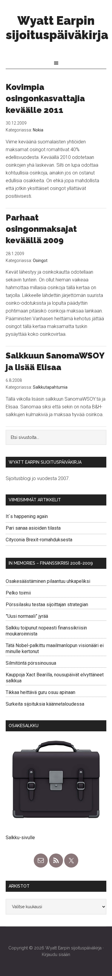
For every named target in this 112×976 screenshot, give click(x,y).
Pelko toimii (18, 593)
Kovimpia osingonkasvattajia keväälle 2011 (45, 98)
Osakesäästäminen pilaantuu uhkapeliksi (48, 581)
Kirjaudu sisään (56, 954)
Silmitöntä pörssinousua (31, 663)
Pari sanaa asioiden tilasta (33, 528)
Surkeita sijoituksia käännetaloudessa (45, 704)
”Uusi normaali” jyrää (27, 616)
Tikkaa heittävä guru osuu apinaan (40, 692)
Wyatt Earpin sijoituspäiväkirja (57, 27)
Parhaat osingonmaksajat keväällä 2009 (41, 229)
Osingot (40, 260)
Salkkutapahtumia (50, 387)
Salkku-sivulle (20, 837)
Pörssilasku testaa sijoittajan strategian (47, 604)
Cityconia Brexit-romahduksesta (39, 540)
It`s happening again (27, 516)
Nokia (38, 130)
